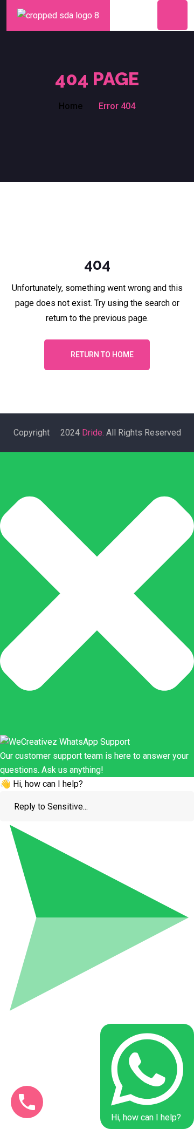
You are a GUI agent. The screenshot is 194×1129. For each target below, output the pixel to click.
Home (70, 106)
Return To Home (102, 354)
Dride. (93, 432)
